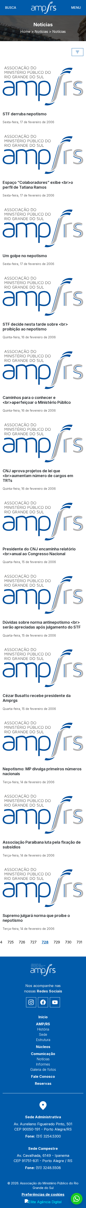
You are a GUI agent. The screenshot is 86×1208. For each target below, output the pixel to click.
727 (33, 942)
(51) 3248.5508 (43, 1168)
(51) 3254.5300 (43, 1136)
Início (43, 1017)
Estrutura (43, 1040)
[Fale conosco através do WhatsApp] (76, 1198)
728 (45, 942)
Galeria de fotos (43, 1069)
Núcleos (43, 1047)
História (43, 1029)
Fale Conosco (43, 1076)
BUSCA (10, 8)
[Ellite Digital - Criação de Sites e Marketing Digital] (43, 1201)
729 (57, 942)
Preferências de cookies (43, 1194)
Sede (43, 1034)
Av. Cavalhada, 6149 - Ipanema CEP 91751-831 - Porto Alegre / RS (43, 1158)
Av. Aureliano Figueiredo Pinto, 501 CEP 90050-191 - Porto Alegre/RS (43, 1126)
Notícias (43, 1059)
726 (22, 942)
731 (79, 942)
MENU (76, 8)
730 (68, 942)
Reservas (43, 1083)
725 (10, 942)
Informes (43, 1064)
